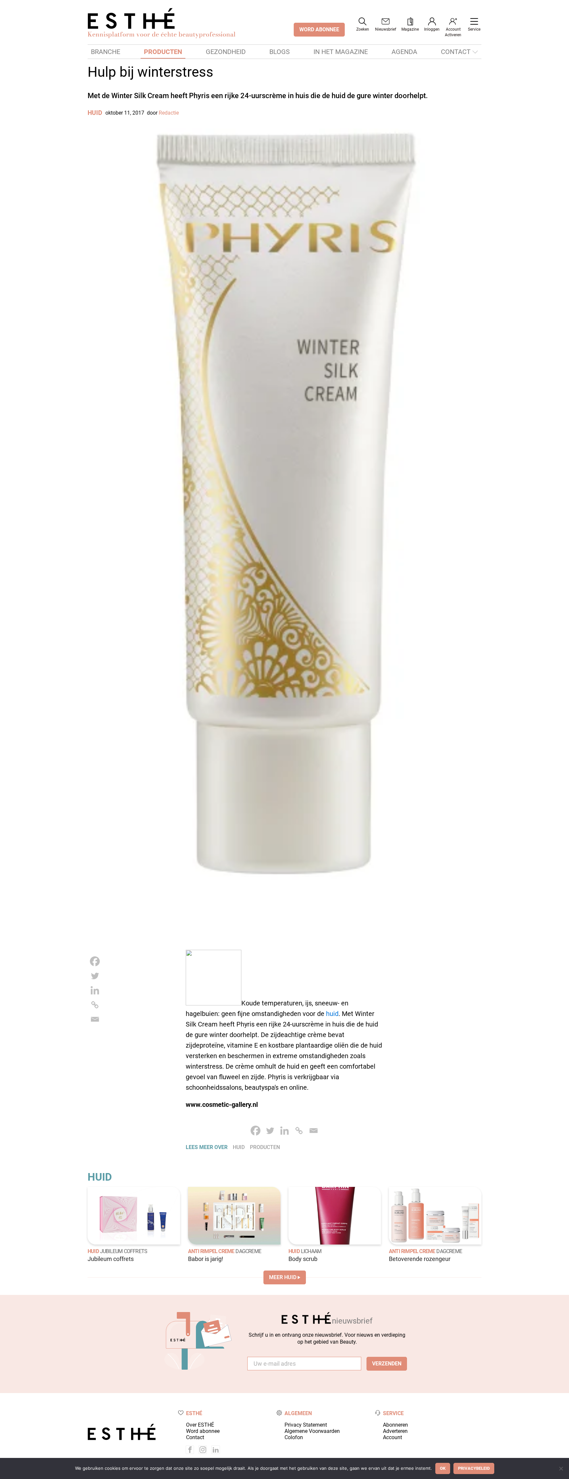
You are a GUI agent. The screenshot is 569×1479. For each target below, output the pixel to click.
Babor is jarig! (205, 1259)
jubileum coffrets (123, 1251)
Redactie (169, 113)
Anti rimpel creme (211, 1251)
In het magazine (340, 52)
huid (332, 1014)
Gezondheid (226, 52)
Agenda (404, 52)
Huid (95, 113)
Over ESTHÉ (200, 1425)
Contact (456, 52)
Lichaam (311, 1251)
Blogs (279, 52)
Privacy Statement (305, 1425)
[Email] (94, 1019)
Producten (163, 52)
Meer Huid (282, 1277)
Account (392, 1437)
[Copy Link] (94, 1004)
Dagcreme (248, 1251)
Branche (105, 52)
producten (265, 1147)
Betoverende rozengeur (419, 1259)
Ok (443, 1468)
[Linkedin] (94, 990)
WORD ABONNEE (319, 29)
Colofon (293, 1437)
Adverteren (395, 1431)
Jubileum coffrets (111, 1259)
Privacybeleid (474, 1468)
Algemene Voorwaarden (312, 1431)
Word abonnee (203, 1431)
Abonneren (395, 1425)
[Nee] (560, 1468)
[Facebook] (94, 961)
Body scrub (302, 1259)
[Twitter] (94, 975)
